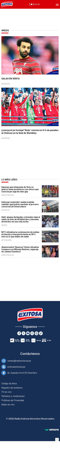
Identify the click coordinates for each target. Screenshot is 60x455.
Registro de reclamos (11, 387)
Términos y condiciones (13, 396)
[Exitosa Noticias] (7, 4)
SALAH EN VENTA (10, 78)
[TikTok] (41, 333)
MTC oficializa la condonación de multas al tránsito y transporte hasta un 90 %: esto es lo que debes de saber (20, 234)
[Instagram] (32, 333)
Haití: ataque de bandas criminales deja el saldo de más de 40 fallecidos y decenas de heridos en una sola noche (20, 219)
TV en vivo (6, 392)
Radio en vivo (8, 404)
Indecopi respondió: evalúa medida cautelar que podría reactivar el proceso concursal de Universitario (20, 204)
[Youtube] (28, 333)
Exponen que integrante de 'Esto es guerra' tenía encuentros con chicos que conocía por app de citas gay (20, 189)
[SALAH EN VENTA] (30, 55)
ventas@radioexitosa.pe (19, 360)
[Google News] (36, 333)
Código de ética (9, 383)
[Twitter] (23, 333)
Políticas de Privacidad (12, 400)
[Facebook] (19, 333)
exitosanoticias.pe (16, 367)
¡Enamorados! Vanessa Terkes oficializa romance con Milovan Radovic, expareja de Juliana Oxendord (20, 249)
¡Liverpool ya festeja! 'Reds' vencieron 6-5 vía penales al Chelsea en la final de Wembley (29, 131)
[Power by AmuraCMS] (52, 429)
